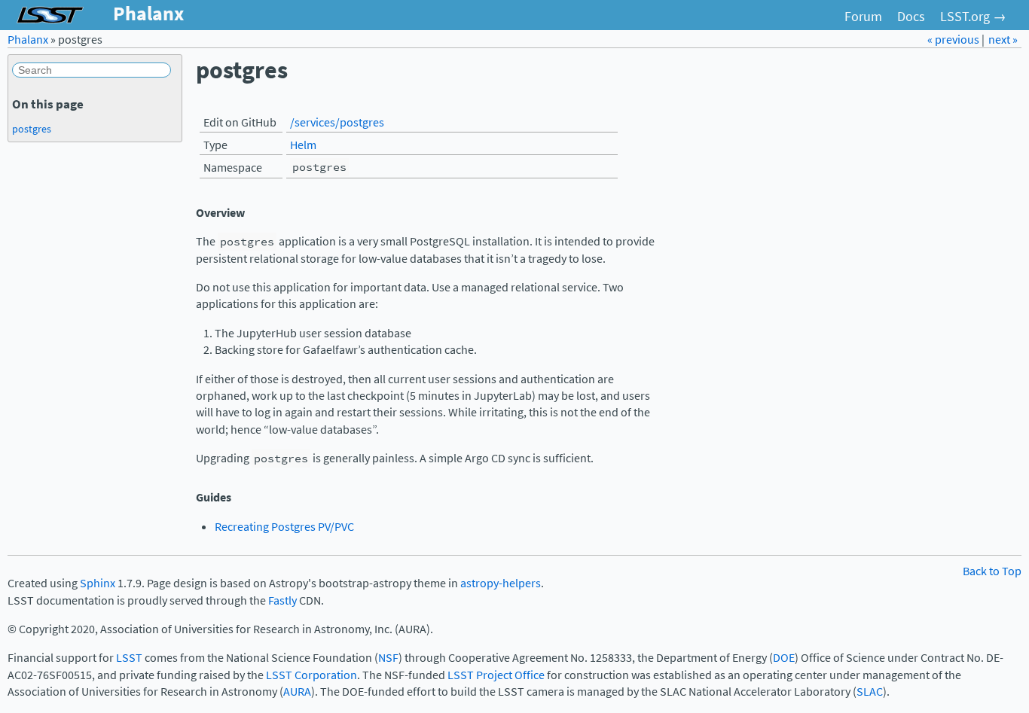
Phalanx (28, 39)
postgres (31, 128)
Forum (863, 17)
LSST (129, 658)
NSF (388, 658)
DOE (784, 658)
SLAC (869, 691)
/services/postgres (337, 122)
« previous (954, 39)
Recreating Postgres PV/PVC (284, 527)
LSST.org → (973, 17)
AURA (297, 691)
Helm (303, 145)
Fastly (282, 600)
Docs (911, 17)
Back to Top (992, 571)
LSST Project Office (496, 675)
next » (1003, 39)
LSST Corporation (311, 675)
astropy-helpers (500, 583)
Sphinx (97, 583)
